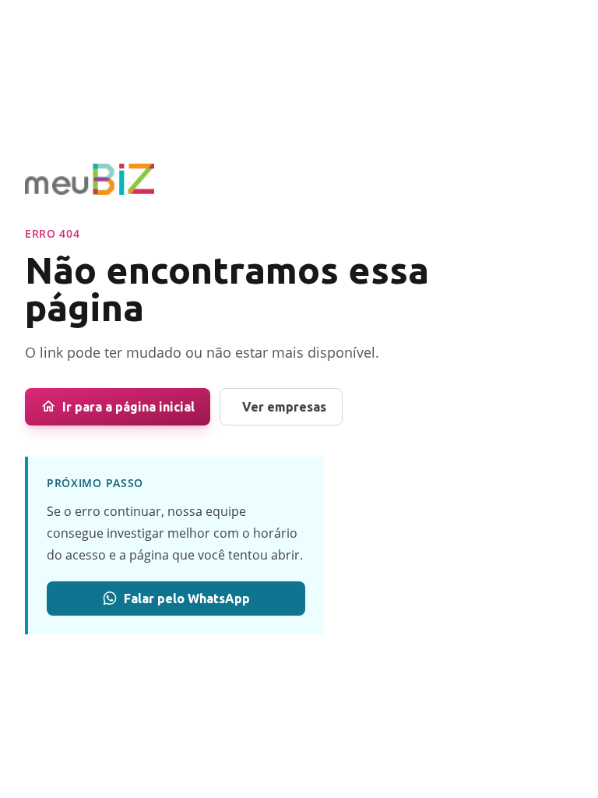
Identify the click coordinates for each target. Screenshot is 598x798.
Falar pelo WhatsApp (187, 598)
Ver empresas (284, 407)
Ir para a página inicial (128, 407)
